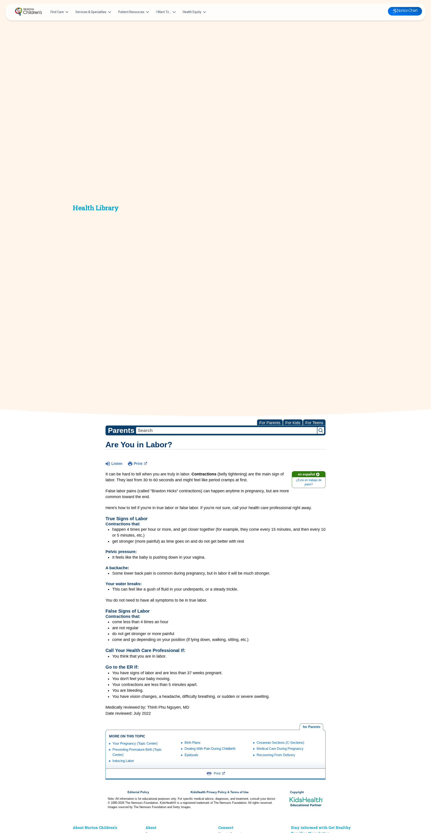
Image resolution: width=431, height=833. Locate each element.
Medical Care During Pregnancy (280, 748)
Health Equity (192, 12)
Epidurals (191, 755)
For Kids (292, 423)
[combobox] (226, 430)
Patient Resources (131, 12)
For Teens (314, 423)
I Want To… (163, 12)
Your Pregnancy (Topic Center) (135, 743)
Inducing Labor (123, 761)
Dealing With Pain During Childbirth (210, 748)
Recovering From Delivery (276, 755)
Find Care (57, 12)
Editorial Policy (138, 792)
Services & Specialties (90, 12)
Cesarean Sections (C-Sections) (280, 742)
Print (138, 463)
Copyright (297, 792)
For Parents (269, 423)
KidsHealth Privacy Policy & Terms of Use (219, 792)
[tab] (311, 726)
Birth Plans (192, 742)
